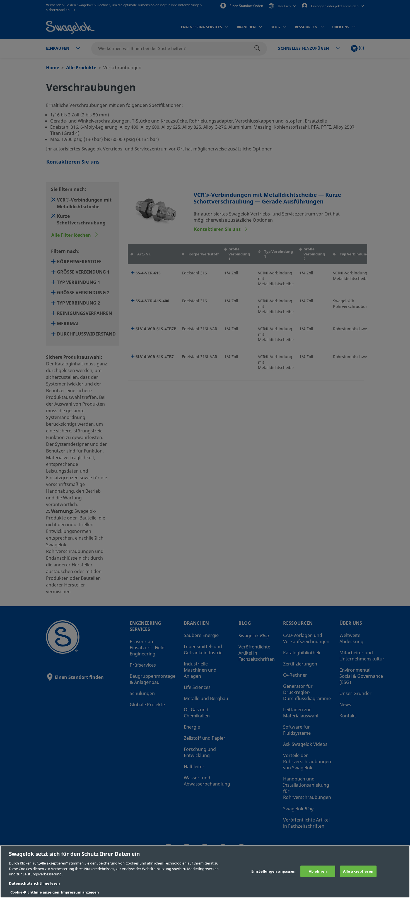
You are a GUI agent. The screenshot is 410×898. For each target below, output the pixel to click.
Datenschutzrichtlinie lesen (34, 883)
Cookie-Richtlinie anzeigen (34, 892)
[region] (205, 871)
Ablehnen (318, 871)
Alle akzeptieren (358, 871)
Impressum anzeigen (80, 892)
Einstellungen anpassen (273, 871)
